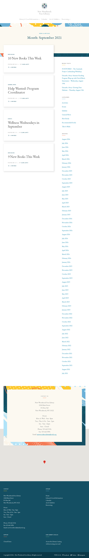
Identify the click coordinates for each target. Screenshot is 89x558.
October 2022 (66, 322)
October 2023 (66, 274)
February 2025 (66, 211)
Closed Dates (7, 541)
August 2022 (66, 330)
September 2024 (67, 230)
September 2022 (67, 326)
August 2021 (66, 369)
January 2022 (66, 349)
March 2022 (66, 342)
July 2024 (65, 238)
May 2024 (65, 246)
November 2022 (67, 318)
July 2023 (65, 286)
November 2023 (67, 270)
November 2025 (67, 175)
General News (66, 115)
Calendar (44, 19)
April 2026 (65, 155)
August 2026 (66, 139)
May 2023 (65, 294)
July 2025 (65, 191)
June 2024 (65, 242)
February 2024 (66, 258)
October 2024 (66, 226)
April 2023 (65, 298)
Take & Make (66, 127)
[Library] (44, 9)
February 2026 (66, 163)
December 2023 (67, 266)
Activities (65, 103)
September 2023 (67, 278)
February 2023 (66, 306)
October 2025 (66, 179)
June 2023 (65, 290)
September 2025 (67, 183)
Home (47, 496)
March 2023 (66, 302)
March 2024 (66, 254)
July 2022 (65, 334)
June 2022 (65, 338)
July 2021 (65, 373)
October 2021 (66, 361)
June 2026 (65, 147)
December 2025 (67, 171)
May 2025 (65, 199)
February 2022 (66, 346)
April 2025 (65, 203)
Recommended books (69, 123)
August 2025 (66, 187)
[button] (44, 462)
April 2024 (65, 250)
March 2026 (66, 159)
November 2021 (67, 357)
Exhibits (64, 111)
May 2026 (65, 151)
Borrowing (65, 19)
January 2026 (66, 167)
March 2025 (66, 207)
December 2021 (67, 353)
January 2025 (66, 215)
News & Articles (44, 33)
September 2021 (67, 365)
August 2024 (66, 234)
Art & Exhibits (54, 19)
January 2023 (66, 310)
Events (64, 107)
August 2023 (66, 282)
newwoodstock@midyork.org (46, 434)
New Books (65, 119)
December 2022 (67, 314)
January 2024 (66, 262)
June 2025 (65, 195)
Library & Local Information (28, 19)
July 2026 (65, 143)
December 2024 (67, 219)
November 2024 (67, 223)
